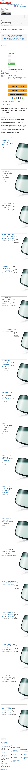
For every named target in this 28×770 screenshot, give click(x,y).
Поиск (3, 11)
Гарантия (11, 101)
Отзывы (18, 101)
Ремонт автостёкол (17, 86)
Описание (4, 101)
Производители (16, 760)
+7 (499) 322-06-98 (9, 4)
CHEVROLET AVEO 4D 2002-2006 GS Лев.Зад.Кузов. (6, 363)
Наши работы (16, 751)
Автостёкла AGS (21, 69)
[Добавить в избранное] (9, 67)
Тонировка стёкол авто (18, 94)
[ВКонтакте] (12, 98)
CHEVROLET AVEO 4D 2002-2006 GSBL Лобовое (5, 144)
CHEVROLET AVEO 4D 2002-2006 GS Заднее (5, 174)
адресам (15, 125)
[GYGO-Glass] (4, 0)
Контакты (15, 761)
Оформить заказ (9, 25)
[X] (18, 98)
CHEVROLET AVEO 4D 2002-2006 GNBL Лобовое (5, 427)
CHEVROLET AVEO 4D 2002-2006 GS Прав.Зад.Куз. (6, 395)
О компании (15, 756)
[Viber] (20, 98)
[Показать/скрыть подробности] (1, 19)
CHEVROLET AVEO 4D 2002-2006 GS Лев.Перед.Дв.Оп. (7, 206)
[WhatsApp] (22, 98)
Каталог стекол (16, 747)
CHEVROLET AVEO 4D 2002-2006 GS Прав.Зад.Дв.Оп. (7, 300)
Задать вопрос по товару (8, 104)
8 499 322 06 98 (6, 746)
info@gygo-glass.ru (4, 9)
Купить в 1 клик (3, 769)
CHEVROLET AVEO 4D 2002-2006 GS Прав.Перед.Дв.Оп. (7, 269)
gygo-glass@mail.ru (4, 8)
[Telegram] (16, 98)
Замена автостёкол (17, 90)
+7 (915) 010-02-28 (18, 4)
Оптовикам (15, 750)
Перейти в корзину (22, 29)
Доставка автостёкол (13, 77)
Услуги (14, 748)
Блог (14, 763)
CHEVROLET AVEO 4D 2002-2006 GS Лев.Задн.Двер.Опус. (8, 236)
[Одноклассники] (14, 98)
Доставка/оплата (15, 758)
